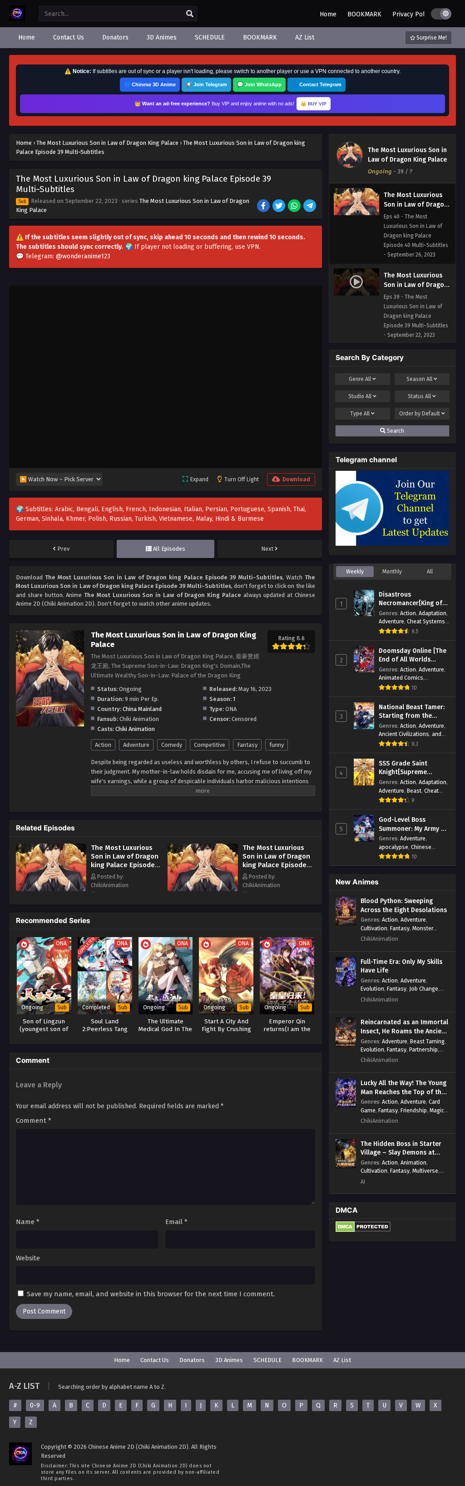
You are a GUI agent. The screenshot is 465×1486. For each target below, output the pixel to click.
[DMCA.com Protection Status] (363, 1230)
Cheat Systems (426, 621)
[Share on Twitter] (279, 206)
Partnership (423, 1049)
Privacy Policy (412, 14)
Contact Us (154, 1360)
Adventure (136, 744)
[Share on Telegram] (310, 206)
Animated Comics (401, 677)
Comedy (171, 744)
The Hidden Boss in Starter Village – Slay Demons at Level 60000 (401, 1148)
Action (103, 744)
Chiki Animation (135, 729)
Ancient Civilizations (404, 734)
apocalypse (393, 847)
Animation (413, 1162)
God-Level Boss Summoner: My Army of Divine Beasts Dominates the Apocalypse (413, 824)
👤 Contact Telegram (316, 84)
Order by (419, 413)
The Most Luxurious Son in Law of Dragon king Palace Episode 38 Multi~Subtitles (124, 861)
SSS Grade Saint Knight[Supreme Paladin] (403, 768)
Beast (414, 790)
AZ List (342, 1360)
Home (328, 14)
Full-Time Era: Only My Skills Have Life (401, 966)
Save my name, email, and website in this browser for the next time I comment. (151, 1294)
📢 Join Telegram (206, 84)
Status (419, 396)
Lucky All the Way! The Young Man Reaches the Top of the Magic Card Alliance (403, 1087)
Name (28, 1222)
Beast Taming (427, 1041)
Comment (33, 1120)
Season (419, 379)
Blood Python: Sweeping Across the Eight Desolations (404, 905)
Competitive (209, 744)
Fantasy (247, 744)
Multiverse (425, 1170)
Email (176, 1222)
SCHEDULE (267, 1360)
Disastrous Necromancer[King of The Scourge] (410, 599)
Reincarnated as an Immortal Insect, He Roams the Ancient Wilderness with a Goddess (404, 1027)
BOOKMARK (364, 14)
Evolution (372, 988)
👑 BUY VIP (313, 103)
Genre (360, 379)
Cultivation (374, 928)
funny (276, 744)
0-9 (35, 1405)
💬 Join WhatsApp (259, 84)
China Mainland (142, 709)
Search (395, 431)
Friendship (414, 1110)
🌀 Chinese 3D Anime (150, 84)
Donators (192, 1360)
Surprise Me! (431, 38)
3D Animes (229, 1360)
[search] (190, 14)
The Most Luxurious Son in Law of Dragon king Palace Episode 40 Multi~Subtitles (276, 861)
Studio (359, 396)
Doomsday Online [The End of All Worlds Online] (412, 655)
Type (360, 413)
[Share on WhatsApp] (295, 206)
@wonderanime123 (83, 256)
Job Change (423, 988)
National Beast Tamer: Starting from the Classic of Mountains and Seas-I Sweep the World (412, 712)
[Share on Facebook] (264, 206)
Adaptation (432, 613)
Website (28, 1258)
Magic (437, 1110)
